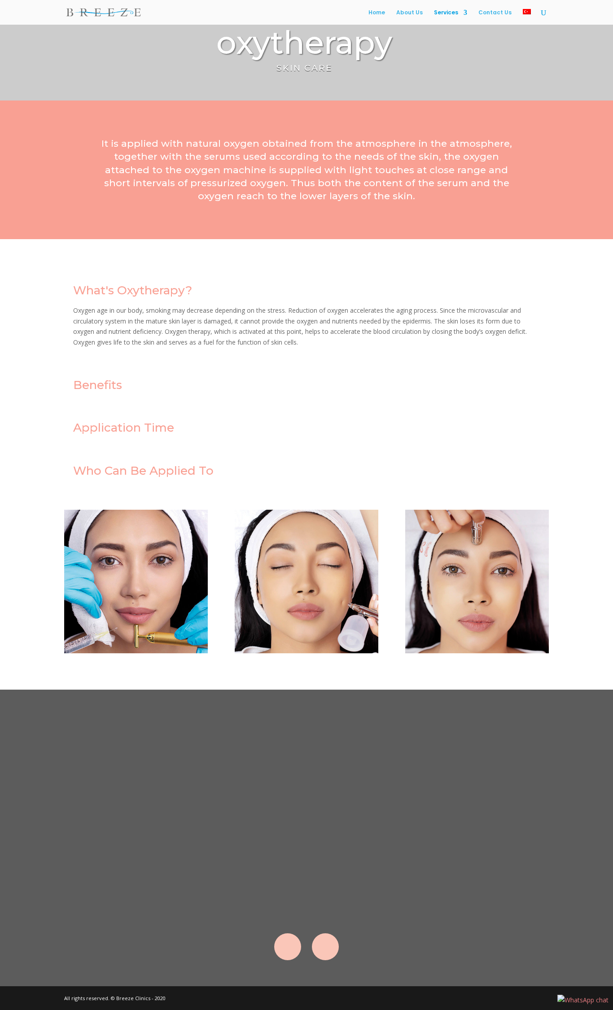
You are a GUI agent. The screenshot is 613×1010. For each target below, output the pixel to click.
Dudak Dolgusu (306, 783)
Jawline (306, 834)
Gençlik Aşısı (306, 860)
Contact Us (495, 12)
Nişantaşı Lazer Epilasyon (306, 757)
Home (376, 12)
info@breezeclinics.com (486, 744)
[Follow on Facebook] (287, 946)
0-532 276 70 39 (492, 777)
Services (446, 12)
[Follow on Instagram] (325, 946)
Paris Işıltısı (306, 886)
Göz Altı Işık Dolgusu (306, 808)
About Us (409, 12)
